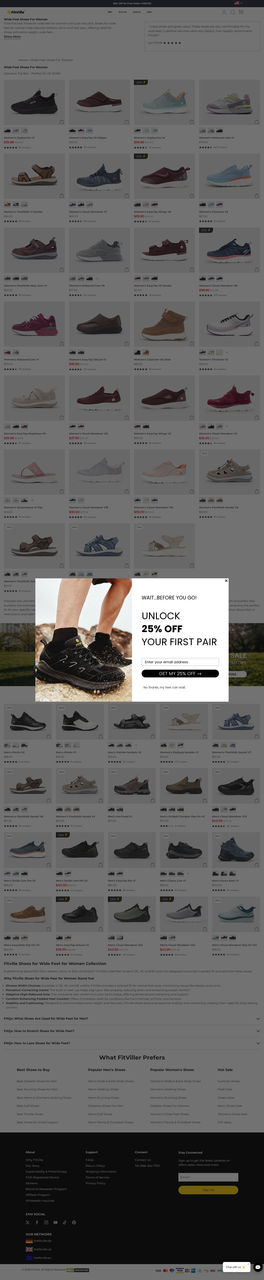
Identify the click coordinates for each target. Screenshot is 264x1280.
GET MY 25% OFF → (180, 673)
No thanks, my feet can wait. (165, 687)
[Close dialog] (226, 580)
